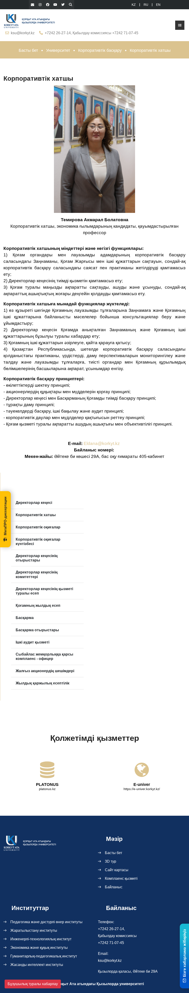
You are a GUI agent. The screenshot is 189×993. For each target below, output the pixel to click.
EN (158, 4)
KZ (134, 4)
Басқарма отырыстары (37, 630)
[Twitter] (63, 4)
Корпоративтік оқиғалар (38, 527)
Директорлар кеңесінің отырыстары (37, 558)
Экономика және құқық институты (39, 948)
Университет (58, 50)
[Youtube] (55, 4)
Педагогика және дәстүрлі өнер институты (46, 922)
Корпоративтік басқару (100, 50)
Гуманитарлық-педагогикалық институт (43, 956)
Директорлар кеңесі (34, 503)
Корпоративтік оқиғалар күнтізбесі (38, 541)
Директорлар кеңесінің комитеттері (37, 574)
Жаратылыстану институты (33, 930)
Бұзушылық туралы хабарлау (33, 984)
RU (146, 4)
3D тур (110, 861)
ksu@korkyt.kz (23, 33)
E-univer (141, 784)
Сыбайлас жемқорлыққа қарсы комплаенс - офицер (44, 656)
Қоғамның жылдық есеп (38, 605)
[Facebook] (47, 4)
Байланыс (113, 887)
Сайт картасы (116, 870)
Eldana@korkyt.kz (102, 443)
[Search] (70, 4)
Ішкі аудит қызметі (32, 642)
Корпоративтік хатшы (36, 515)
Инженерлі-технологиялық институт (40, 939)
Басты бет (28, 50)
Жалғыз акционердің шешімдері (45, 671)
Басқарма (25, 618)
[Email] (32, 4)
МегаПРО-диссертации (5, 516)
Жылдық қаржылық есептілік (42, 683)
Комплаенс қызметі (121, 878)
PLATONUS (47, 784)
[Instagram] (40, 4)
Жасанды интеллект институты (36, 965)
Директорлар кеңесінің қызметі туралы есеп (44, 591)
